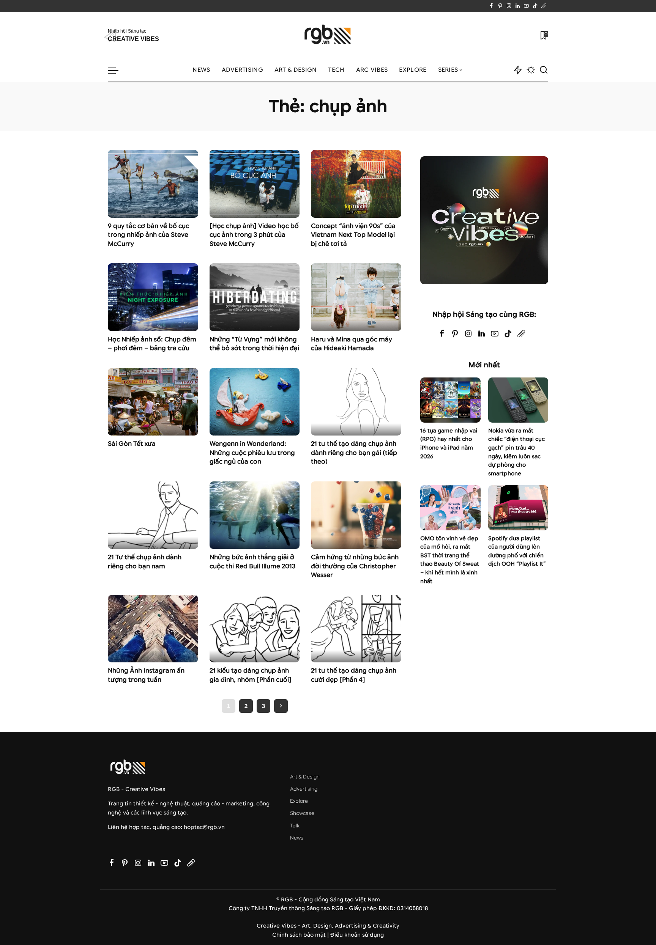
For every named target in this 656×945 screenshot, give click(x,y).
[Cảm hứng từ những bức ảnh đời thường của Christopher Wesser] (356, 515)
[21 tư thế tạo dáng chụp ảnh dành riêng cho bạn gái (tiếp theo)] (356, 402)
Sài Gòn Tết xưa (132, 443)
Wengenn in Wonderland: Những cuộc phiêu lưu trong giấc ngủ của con (252, 452)
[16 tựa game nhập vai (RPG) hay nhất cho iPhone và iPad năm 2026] (450, 400)
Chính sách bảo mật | (301, 935)
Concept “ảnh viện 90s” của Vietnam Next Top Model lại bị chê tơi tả (353, 234)
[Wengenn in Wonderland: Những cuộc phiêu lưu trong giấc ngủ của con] (255, 402)
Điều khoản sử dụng (357, 935)
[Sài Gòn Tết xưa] (153, 402)
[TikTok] (535, 6)
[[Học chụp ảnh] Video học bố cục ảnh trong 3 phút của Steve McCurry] (255, 183)
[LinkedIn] (517, 6)
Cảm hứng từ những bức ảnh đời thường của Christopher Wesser (355, 566)
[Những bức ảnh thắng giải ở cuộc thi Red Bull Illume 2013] (255, 515)
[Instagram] (509, 6)
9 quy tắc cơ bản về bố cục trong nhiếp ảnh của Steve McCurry (148, 234)
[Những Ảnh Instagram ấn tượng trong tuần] (153, 628)
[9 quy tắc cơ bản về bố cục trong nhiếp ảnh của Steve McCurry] (153, 183)
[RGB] (328, 35)
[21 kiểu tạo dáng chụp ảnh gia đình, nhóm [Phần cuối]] (255, 628)
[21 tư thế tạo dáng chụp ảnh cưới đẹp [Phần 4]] (356, 628)
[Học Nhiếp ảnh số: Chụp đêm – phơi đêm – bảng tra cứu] (153, 297)
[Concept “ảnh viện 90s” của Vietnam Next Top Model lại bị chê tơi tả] (356, 183)
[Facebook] (491, 6)
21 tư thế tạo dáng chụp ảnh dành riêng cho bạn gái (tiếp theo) (354, 452)
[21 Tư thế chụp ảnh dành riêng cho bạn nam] (153, 515)
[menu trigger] (117, 70)
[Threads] (543, 6)
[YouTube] (526, 6)
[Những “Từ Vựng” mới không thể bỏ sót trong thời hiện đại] (255, 297)
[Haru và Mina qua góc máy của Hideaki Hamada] (356, 297)
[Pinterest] (500, 6)
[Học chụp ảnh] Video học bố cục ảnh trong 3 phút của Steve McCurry (254, 234)
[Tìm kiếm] (543, 70)
